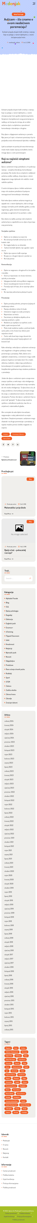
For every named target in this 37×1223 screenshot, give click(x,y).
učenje (17, 1108)
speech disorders (25, 1105)
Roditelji (9, 673)
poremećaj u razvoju (18, 434)
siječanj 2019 (9, 909)
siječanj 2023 (9, 788)
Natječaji (9, 648)
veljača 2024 (9, 734)
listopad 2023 (9, 750)
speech (23, 1101)
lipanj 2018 (8, 934)
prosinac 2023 (9, 742)
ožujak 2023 (8, 779)
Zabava (8, 686)
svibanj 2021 (8, 863)
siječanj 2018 (9, 950)
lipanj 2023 (8, 767)
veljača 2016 (8, 992)
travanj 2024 (9, 725)
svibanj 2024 (9, 721)
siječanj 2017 (9, 963)
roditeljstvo (17, 1097)
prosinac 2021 (9, 838)
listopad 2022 (9, 800)
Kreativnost (10, 644)
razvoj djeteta (9, 1093)
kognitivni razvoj (10, 1074)
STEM (8, 682)
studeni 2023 (9, 746)
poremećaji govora (11, 1086)
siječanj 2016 (9, 996)
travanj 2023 (9, 775)
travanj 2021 (8, 867)
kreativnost (21, 1074)
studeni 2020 (9, 871)
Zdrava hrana (10, 694)
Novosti (8, 657)
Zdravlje (9, 698)
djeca (25, 1056)
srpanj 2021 (8, 854)
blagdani (8, 1048)
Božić (15, 1048)
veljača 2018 (8, 946)
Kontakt (5, 1157)
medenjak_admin (14, 42)
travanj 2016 (8, 984)
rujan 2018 (8, 921)
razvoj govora (21, 1093)
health (26, 1067)
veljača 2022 (9, 829)
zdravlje (16, 1112)
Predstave (9, 665)
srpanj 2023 (8, 763)
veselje (24, 1108)
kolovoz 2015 (9, 1017)
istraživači (14, 1071)
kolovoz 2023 (9, 759)
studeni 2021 (8, 842)
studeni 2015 (9, 1004)
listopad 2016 (9, 971)
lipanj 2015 (8, 1025)
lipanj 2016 (8, 975)
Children (23, 1048)
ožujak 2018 (8, 942)
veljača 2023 (9, 784)
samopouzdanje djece (12, 1101)
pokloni (25, 1082)
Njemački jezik (11, 653)
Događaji (9, 615)
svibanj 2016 (8, 979)
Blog (30, 479)
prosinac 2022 (9, 792)
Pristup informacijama (10, 1183)
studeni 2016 (9, 967)
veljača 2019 (8, 904)
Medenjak (6, 1141)
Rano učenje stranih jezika (15, 669)
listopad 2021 (9, 846)
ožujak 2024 (8, 729)
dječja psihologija (10, 1059)
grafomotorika (17, 1067)
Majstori (8, 1078)
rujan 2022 (8, 804)
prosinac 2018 (9, 913)
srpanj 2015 (8, 1021)
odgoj (24, 1078)
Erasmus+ (9, 628)
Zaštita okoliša (11, 690)
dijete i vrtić (9, 1056)
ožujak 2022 (8, 825)
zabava (8, 1112)
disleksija (18, 1056)
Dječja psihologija (18, 14)
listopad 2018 (9, 917)
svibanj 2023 (9, 771)
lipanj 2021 (8, 859)
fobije (24, 1063)
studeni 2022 (9, 796)
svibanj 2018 (8, 938)
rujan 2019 (8, 892)
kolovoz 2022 (9, 809)
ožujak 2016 (8, 988)
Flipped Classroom (12, 636)
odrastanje (9, 1082)
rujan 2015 (8, 1013)
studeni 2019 (9, 888)
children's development (12, 1052)
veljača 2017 (8, 959)
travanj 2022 (9, 821)
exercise (17, 1063)
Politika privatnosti (9, 1187)
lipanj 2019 (8, 896)
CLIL (7, 607)
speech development (11, 1105)
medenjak (16, 1078)
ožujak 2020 (8, 884)
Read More (7, 514)
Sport (8, 678)
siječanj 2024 (9, 738)
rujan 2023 (8, 754)
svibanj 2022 (9, 817)
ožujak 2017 (8, 954)
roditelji (8, 1097)
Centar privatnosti (9, 1171)
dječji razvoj (22, 1059)
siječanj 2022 (9, 834)
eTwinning (9, 632)
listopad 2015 (9, 1009)
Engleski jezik (11, 623)
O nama (5, 1145)
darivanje (24, 1052)
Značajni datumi (11, 703)
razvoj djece (6, 438)
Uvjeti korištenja (8, 1179)
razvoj (7, 1090)
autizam (5, 434)
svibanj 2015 (8, 1030)
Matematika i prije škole (15, 507)
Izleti (7, 640)
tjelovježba (9, 1108)
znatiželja (24, 1112)
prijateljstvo (23, 1086)
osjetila (17, 1082)
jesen (22, 1071)
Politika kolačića (8, 1175)
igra (7, 1071)
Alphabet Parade (12, 598)
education (8, 1063)
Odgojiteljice (10, 661)
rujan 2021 (8, 850)
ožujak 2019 (8, 900)
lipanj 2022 (8, 813)
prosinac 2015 (9, 1000)
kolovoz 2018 (9, 925)
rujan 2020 (8, 875)
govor (7, 1067)
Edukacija (9, 619)
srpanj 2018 (8, 929)
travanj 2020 (9, 879)
